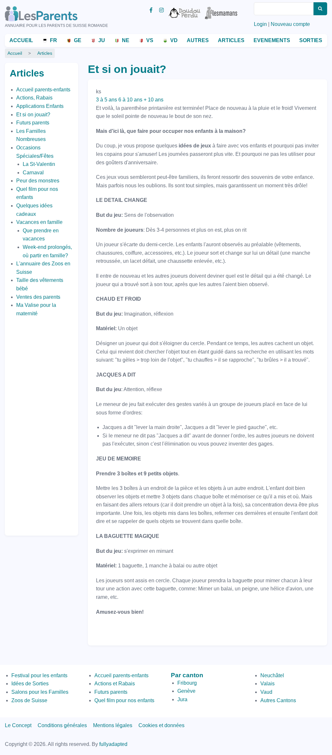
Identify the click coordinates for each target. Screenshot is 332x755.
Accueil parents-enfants (43, 89)
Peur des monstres (37, 180)
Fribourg (187, 683)
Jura (182, 699)
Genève (186, 691)
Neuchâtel (272, 675)
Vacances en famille (39, 222)
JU (101, 40)
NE (125, 40)
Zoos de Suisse (29, 700)
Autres (198, 40)
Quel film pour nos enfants (124, 700)
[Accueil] (50, 13)
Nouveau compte (290, 24)
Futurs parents (32, 122)
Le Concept (18, 725)
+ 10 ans (153, 99)
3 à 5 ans (106, 99)
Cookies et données (161, 725)
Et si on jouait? (33, 114)
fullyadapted (113, 744)
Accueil (21, 40)
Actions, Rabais (34, 97)
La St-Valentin (39, 164)
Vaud (266, 692)
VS (149, 40)
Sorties (310, 40)
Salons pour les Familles (39, 692)
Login (260, 24)
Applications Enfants (40, 106)
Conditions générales (62, 725)
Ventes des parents (38, 297)
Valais (267, 683)
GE (77, 40)
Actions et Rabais (114, 683)
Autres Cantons (278, 700)
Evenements (272, 40)
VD (174, 40)
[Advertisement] (36, 424)
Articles (231, 40)
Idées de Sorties (30, 683)
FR (53, 40)
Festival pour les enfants (39, 675)
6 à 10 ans (130, 99)
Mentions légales (112, 725)
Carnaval (33, 172)
